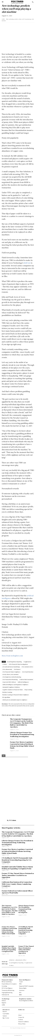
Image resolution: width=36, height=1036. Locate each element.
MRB (20, 994)
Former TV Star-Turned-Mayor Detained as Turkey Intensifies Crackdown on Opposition (26, 949)
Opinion (5, 1016)
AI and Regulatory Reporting (14, 661)
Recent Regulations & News (26, 1000)
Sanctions (21, 990)
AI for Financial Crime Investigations (18, 664)
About (19, 1015)
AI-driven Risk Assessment (26, 679)
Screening (4, 986)
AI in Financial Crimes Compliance (11, 672)
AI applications (27, 661)
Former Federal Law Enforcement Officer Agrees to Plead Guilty (17, 892)
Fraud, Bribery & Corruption (9, 984)
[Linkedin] (7, 25)
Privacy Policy (22, 1024)
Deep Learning (28, 689)
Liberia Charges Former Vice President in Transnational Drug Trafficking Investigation (22, 734)
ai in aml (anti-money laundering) (11, 666)
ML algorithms (6, 697)
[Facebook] (15, 25)
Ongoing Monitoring (7, 992)
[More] (28, 25)
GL (21, 1035)
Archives (20, 1019)
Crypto (21, 981)
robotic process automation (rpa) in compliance (14, 699)
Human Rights (22, 988)
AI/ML (3, 19)
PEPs (20, 984)
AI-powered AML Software (9, 682)
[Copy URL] (23, 25)
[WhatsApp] (3, 25)
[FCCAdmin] (4, 820)
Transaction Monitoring (8, 990)
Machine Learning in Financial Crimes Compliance (15, 694)
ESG (20, 992)
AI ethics (4, 664)
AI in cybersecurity (7, 669)
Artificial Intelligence (23, 682)
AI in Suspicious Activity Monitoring (11, 677)
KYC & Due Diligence (7, 988)
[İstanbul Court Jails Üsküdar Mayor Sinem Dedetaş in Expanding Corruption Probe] (10, 941)
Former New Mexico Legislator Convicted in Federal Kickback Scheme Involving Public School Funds (22, 745)
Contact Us (21, 1017)
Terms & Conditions (23, 1021)
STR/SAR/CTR (5, 994)
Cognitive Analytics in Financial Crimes (12, 689)
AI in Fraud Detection (27, 672)
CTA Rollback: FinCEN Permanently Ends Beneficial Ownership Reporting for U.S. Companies (25, 930)
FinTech (4, 1000)
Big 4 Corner (6, 1018)
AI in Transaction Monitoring (10, 679)
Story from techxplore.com (12, 655)
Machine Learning (7, 692)
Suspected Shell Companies (26, 986)
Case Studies (6, 1013)
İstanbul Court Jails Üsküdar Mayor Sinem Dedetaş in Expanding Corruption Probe (9, 948)
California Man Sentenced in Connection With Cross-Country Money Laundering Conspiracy (17, 884)
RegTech (4, 1002)
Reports (5, 1011)
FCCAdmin (12, 820)
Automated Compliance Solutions (11, 687)
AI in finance (17, 669)
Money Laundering (6, 981)
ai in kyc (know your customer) (10, 674)
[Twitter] (11, 25)
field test (27, 263)
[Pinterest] (19, 25)
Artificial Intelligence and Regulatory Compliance (15, 684)
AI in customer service (27, 666)
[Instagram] (20, 1012)
